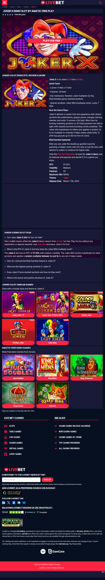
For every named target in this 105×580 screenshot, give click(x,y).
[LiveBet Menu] (4, 2)
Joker (65, 178)
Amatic (26, 7)
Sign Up (47, 479)
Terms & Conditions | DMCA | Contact (52, 564)
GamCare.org (63, 544)
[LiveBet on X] (8, 502)
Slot (69, 79)
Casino (12, 7)
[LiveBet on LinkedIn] (3, 502)
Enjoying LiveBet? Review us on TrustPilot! (27, 507)
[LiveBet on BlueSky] (24, 502)
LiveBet (4, 7)
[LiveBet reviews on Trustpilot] (26, 512)
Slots (19, 7)
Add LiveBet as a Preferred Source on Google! (28, 488)
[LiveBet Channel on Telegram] (18, 502)
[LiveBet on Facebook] (13, 502)
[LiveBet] (52, 3)
